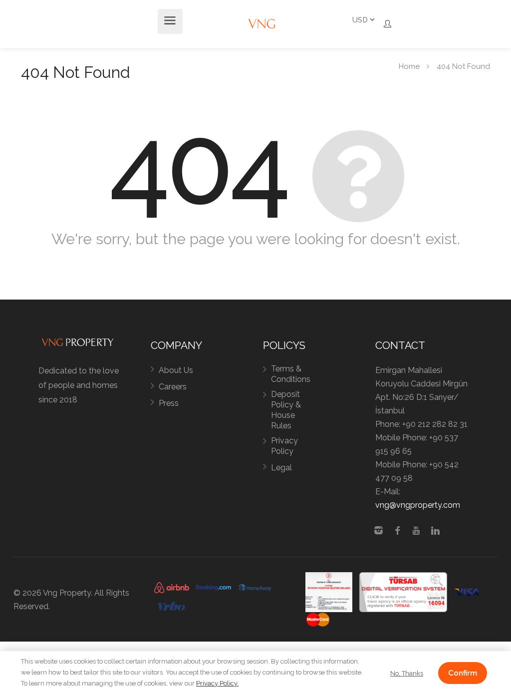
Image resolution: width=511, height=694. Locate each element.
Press (169, 403)
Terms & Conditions (290, 374)
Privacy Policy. (217, 683)
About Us (176, 370)
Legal (281, 467)
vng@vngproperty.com (417, 505)
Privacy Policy (284, 446)
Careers (173, 386)
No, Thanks (406, 673)
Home (409, 65)
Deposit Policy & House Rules (286, 409)
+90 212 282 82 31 (435, 424)
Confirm (462, 673)
